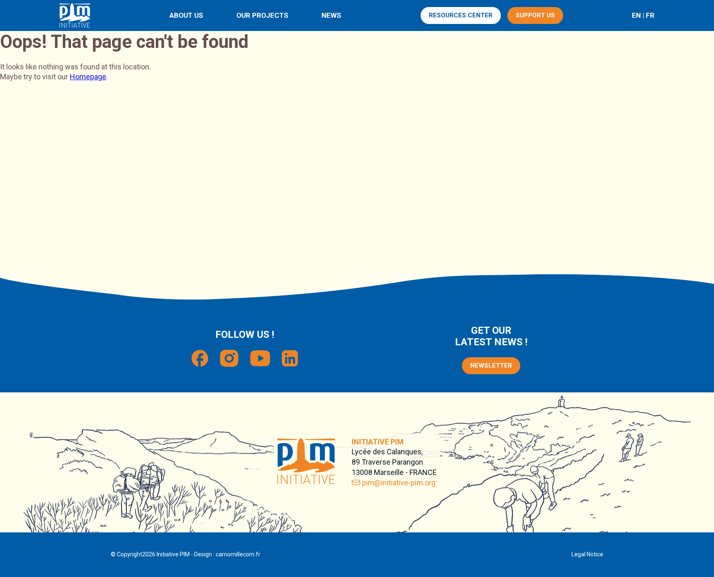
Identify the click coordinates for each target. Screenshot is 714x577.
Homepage (88, 76)
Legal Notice (587, 554)
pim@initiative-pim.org (399, 482)
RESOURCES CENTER (461, 15)
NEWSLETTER (491, 365)
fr (650, 15)
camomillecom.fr (238, 554)
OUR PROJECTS (262, 15)
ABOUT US (186, 15)
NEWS (331, 15)
